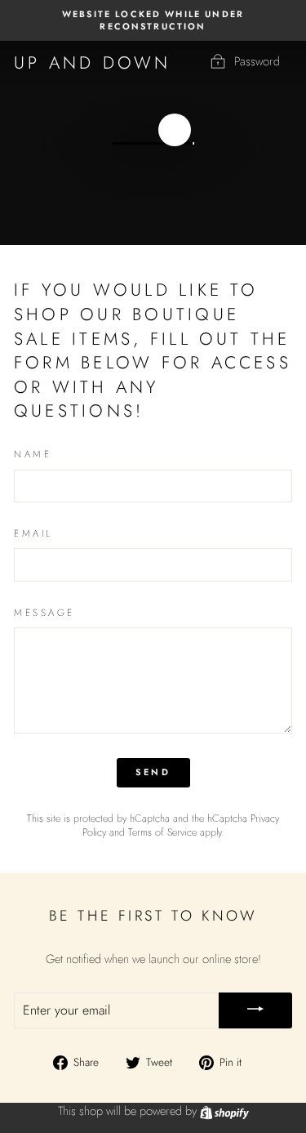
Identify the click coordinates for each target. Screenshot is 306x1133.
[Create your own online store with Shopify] (224, 1111)
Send (153, 771)
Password (257, 61)
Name (32, 454)
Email (33, 533)
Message (44, 612)
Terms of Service (162, 832)
